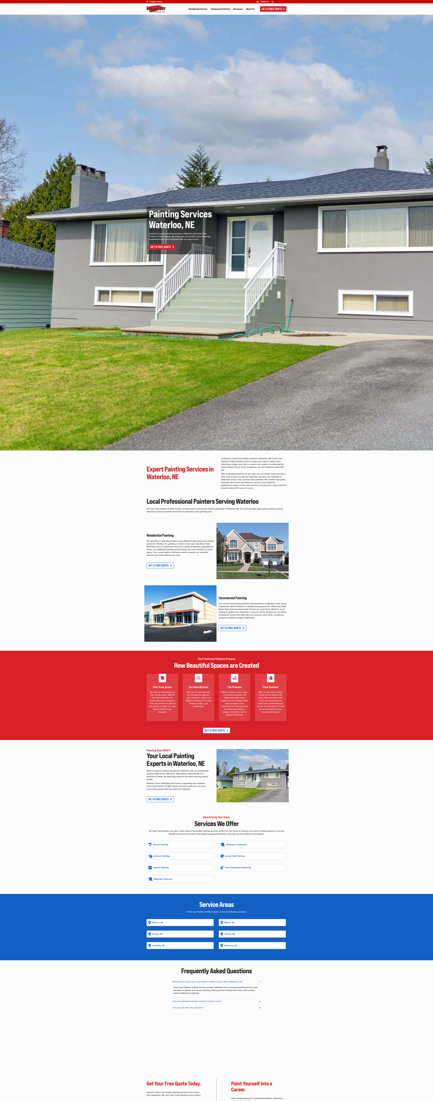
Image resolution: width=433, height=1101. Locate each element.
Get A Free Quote (272, 8)
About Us (250, 9)
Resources (238, 9)
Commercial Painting (220, 9)
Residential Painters (198, 9)
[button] (162, 247)
